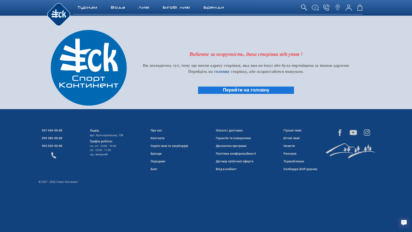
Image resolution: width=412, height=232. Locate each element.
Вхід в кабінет (226, 169)
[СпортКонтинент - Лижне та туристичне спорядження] (59, 14)
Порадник (158, 161)
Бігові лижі (291, 138)
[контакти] (337, 9)
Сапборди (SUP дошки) (300, 169)
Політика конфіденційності (236, 153)
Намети (289, 146)
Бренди (156, 153)
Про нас (156, 130)
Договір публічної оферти (234, 161)
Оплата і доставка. (230, 130)
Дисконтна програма (231, 146)
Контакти (158, 138)
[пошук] (304, 9)
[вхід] (348, 9)
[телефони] (326, 9)
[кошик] (359, 9)
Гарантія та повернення (233, 138)
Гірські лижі (292, 130)
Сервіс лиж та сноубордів (169, 146)
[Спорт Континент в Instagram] (367, 132)
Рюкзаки (289, 153)
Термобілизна (293, 161)
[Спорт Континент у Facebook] (340, 132)
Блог (154, 169)
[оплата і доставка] (315, 9)
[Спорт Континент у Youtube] (353, 132)
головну (222, 71)
